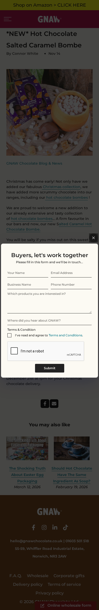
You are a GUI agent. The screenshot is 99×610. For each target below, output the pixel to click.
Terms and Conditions (65, 335)
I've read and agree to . (49, 335)
